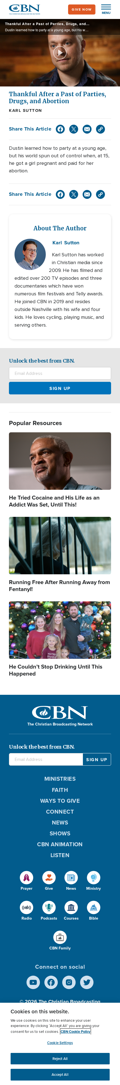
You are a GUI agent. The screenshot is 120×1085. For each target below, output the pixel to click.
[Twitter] (73, 129)
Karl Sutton (25, 110)
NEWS (60, 822)
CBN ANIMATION (60, 844)
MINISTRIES (60, 779)
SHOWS (60, 833)
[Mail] (87, 129)
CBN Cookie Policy (75, 1031)
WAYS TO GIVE (60, 801)
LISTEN (60, 855)
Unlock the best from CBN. (42, 361)
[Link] (100, 129)
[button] (103, 9)
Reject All (60, 1058)
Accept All (60, 1074)
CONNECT (60, 811)
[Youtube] (33, 982)
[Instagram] (69, 982)
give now (82, 9)
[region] (60, 1044)
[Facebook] (60, 129)
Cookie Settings (60, 1042)
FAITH (60, 790)
